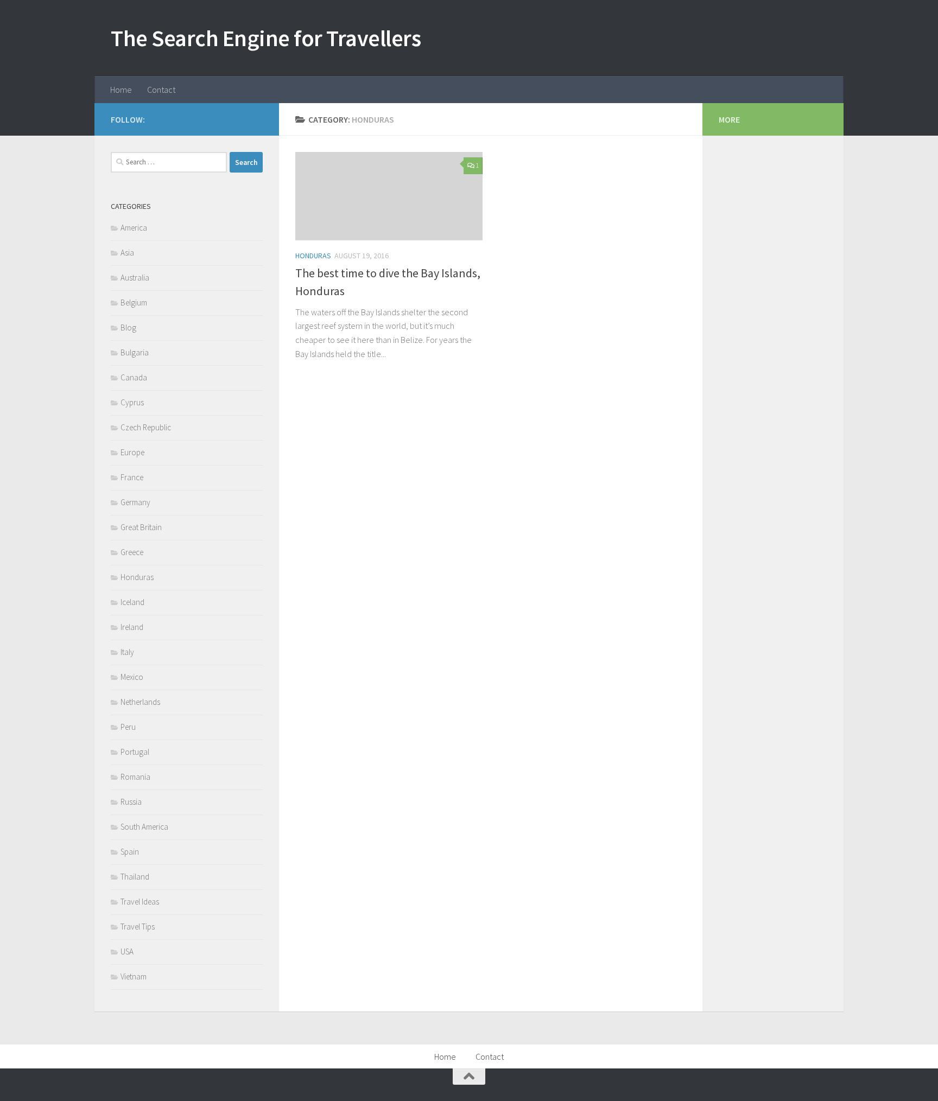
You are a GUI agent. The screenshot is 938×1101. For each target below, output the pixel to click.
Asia (127, 252)
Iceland (132, 602)
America (134, 227)
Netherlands (140, 702)
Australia (135, 277)
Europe (132, 452)
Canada (134, 377)
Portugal (135, 752)
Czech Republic (146, 427)
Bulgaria (135, 352)
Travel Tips (138, 926)
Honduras (313, 255)
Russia (131, 802)
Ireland (132, 627)
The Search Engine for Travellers (266, 38)
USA (127, 951)
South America (144, 827)
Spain (130, 852)
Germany (135, 502)
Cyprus (132, 402)
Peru (128, 727)
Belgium (134, 302)
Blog (128, 327)
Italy (127, 652)
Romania (135, 777)
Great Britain (141, 527)
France (132, 477)
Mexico (132, 677)
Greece (132, 552)
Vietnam (134, 976)
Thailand (135, 876)
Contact (161, 89)
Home (121, 89)
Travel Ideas (140, 901)
